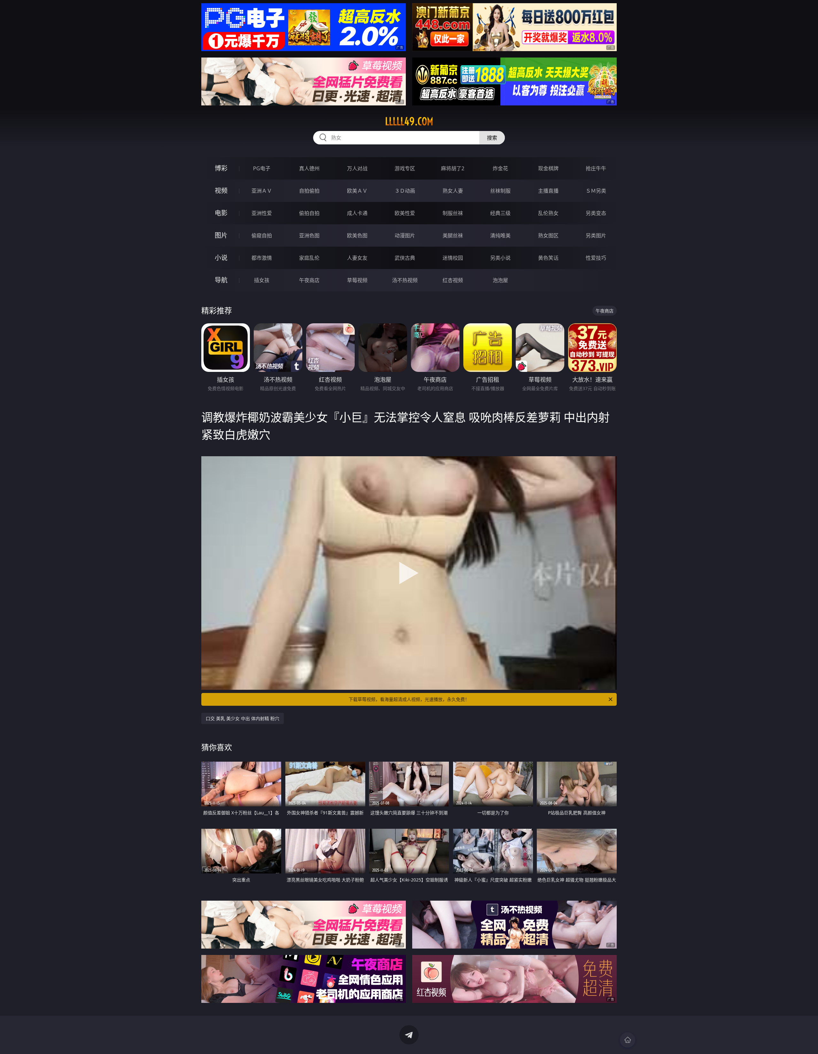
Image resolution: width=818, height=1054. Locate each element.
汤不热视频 (405, 280)
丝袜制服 (500, 190)
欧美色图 (357, 235)
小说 (221, 257)
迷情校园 (453, 257)
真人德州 (309, 168)
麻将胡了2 (452, 168)
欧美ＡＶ (357, 190)
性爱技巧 (596, 257)
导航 (221, 280)
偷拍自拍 (309, 213)
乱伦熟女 (548, 213)
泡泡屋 (500, 280)
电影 (221, 213)
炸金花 (500, 168)
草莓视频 (357, 280)
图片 (221, 235)
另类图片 (596, 235)
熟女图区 (548, 235)
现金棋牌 (548, 168)
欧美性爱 (405, 213)
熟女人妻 (453, 190)
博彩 (221, 168)
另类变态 (596, 213)
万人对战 (357, 168)
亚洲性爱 (261, 213)
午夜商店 (309, 280)
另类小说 (500, 257)
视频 (221, 190)
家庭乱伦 (309, 257)
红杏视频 (453, 280)
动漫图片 (405, 235)
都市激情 (261, 257)
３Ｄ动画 (405, 190)
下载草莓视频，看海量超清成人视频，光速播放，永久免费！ (409, 699)
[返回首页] (627, 1040)
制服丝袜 (453, 213)
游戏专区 (405, 168)
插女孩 (261, 280)
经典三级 (500, 213)
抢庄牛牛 (596, 168)
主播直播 (548, 190)
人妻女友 (357, 257)
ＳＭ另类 (596, 190)
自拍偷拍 (309, 190)
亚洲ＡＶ (261, 190)
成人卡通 (357, 213)
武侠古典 (405, 257)
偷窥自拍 (261, 235)
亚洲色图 (309, 235)
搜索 (492, 137)
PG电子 (261, 168)
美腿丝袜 (453, 235)
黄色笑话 (548, 257)
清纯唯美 (500, 235)
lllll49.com (409, 121)
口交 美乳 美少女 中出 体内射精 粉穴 (242, 718)
